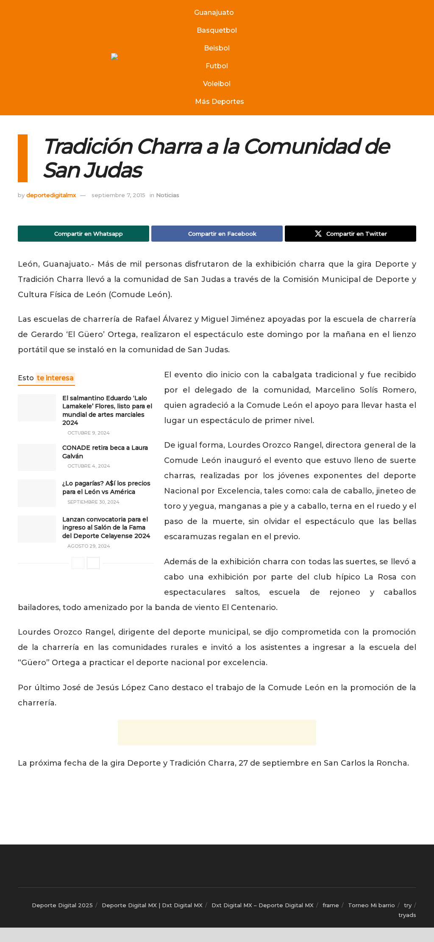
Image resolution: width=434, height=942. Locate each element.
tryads (407, 914)
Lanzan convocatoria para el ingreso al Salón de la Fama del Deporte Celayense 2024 (106, 528)
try (408, 905)
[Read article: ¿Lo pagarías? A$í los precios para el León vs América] (37, 493)
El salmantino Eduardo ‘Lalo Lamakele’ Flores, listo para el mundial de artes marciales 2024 (107, 410)
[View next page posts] (93, 563)
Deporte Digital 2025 (62, 905)
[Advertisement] (217, 732)
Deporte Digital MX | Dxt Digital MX (152, 905)
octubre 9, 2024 (88, 433)
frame (331, 905)
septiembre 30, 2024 (93, 502)
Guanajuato (214, 12)
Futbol (217, 66)
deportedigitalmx (51, 195)
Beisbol (217, 48)
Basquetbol (217, 30)
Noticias (167, 195)
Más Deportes (219, 102)
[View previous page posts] (78, 563)
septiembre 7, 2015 (118, 195)
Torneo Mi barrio (371, 905)
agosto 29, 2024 (88, 546)
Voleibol (217, 84)
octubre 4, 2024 (88, 466)
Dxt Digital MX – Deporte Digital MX (262, 905)
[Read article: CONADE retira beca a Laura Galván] (37, 457)
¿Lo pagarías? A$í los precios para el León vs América (106, 487)
